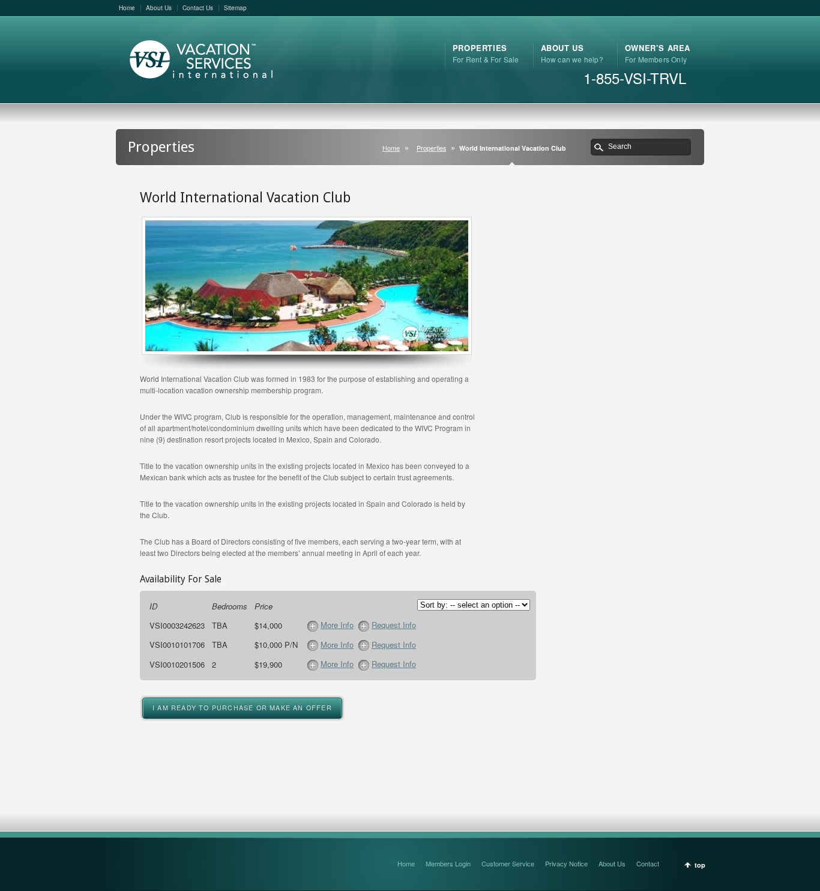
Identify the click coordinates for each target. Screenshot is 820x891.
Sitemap (235, 8)
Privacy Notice (566, 863)
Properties (431, 148)
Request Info (394, 624)
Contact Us (197, 8)
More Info (337, 624)
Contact (647, 863)
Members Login (448, 863)
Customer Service (507, 863)
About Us (159, 8)
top (700, 864)
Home (127, 8)
